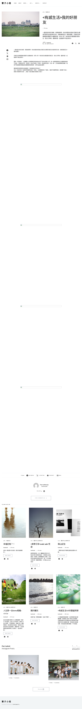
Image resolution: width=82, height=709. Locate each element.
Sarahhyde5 (48, 42)
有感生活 (48, 12)
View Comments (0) (40, 498)
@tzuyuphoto (76, 649)
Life (44, 12)
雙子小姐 (6, 3)
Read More (8, 555)
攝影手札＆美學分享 (38, 541)
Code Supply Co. (16, 704)
